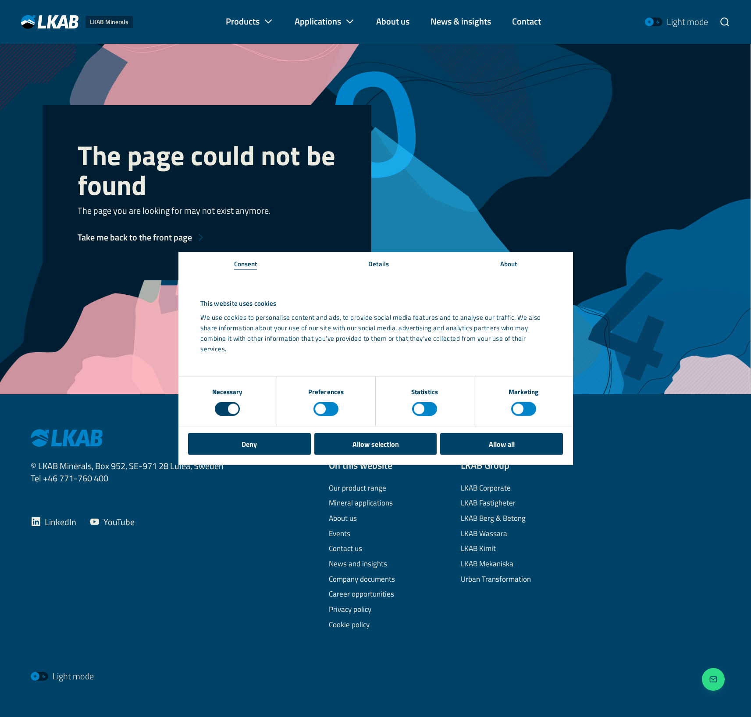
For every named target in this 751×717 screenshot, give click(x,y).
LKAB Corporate (486, 488)
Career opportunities (361, 594)
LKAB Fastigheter (488, 503)
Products (243, 21)
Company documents (362, 579)
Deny (249, 443)
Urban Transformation (496, 579)
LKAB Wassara (484, 534)
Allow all (502, 443)
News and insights (358, 564)
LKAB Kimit (478, 548)
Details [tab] (378, 263)
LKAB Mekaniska (487, 564)
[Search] (724, 22)
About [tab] (508, 263)
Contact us (345, 548)
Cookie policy (349, 625)
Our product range (357, 488)
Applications (318, 21)
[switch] (325, 409)
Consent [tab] (245, 263)
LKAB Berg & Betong (493, 518)
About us (343, 518)
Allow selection (375, 443)
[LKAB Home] (67, 437)
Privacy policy (350, 609)
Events (339, 534)
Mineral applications (361, 503)
